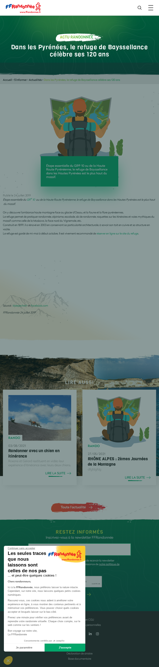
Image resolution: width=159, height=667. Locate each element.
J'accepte (65, 647)
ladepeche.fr (20, 305)
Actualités (35, 80)
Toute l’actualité (73, 507)
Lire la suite (55, 473)
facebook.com (39, 305)
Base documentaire (79, 658)
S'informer (20, 80)
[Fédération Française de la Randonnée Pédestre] (23, 7)
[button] (8, 660)
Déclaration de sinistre (79, 653)
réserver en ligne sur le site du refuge (117, 233)
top (152, 641)
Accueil (7, 80)
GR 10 (31, 199)
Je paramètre (24, 647)
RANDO (14, 438)
